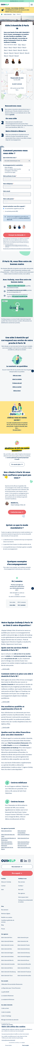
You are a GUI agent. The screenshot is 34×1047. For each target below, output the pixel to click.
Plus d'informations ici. (16, 12)
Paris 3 (10, 47)
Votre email (6, 191)
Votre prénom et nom (10, 176)
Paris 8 (10, 50)
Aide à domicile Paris (6, 842)
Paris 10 (20, 50)
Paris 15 (22, 53)
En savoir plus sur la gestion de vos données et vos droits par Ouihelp (17, 248)
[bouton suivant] (32, 371)
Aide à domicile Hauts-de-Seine (8, 835)
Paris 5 (19, 47)
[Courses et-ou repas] (17, 172)
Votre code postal (8, 199)
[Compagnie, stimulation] (17, 171)
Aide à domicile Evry (6, 831)
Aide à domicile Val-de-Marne (7, 848)
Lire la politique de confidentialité (8, 1040)
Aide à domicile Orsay (23, 838)
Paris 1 (23, 45)
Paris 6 (24, 47)
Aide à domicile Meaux (23, 834)
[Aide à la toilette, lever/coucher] (17, 169)
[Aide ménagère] (17, 167)
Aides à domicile (8, 14)
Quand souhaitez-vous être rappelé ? (14, 206)
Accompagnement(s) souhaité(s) (13, 165)
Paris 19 (11, 56)
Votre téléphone (8, 183)
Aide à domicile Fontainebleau (22, 831)
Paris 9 (15, 50)
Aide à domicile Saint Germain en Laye (23, 844)
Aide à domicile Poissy (23, 842)
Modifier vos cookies (6, 917)
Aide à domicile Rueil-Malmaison (7, 844)
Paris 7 (6, 50)
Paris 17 (6, 56)
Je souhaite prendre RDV (11, 211)
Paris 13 (11, 53)
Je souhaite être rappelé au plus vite (14, 208)
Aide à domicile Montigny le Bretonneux (8, 839)
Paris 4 (15, 47)
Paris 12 (6, 53)
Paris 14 (16, 53)
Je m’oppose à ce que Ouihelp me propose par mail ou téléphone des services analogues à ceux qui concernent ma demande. (17, 246)
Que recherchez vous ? (10, 157)
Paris (14, 14)
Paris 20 (16, 56)
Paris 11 (25, 50)
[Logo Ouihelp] (5, 5)
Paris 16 (27, 53)
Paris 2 (6, 47)
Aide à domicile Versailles (24, 847)
